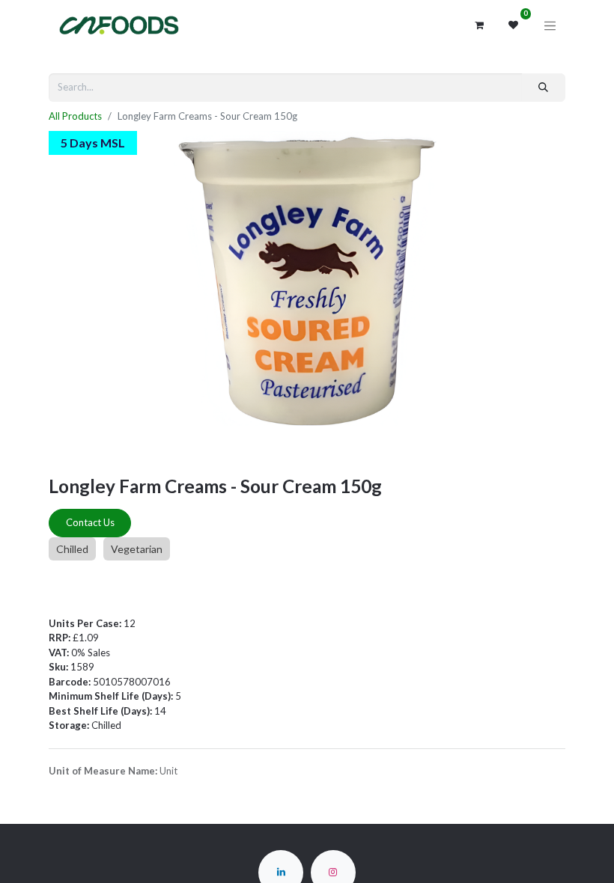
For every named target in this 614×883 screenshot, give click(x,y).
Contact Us (90, 522)
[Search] (543, 87)
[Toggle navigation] (550, 25)
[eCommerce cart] (479, 25)
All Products (75, 116)
